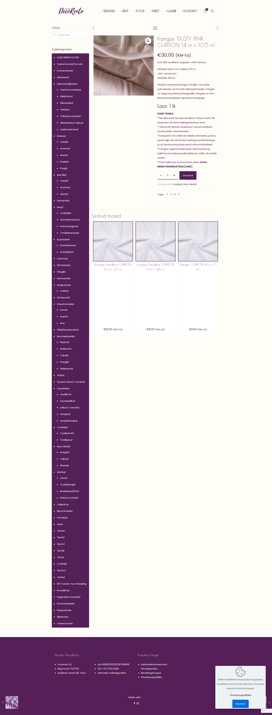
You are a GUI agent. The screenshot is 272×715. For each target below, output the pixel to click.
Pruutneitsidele (66, 603)
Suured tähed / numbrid (71, 381)
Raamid (64, 342)
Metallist (62, 175)
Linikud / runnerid (69, 407)
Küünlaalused (68, 245)
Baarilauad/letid (69, 491)
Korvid (63, 310)
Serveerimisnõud (70, 219)
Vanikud (64, 109)
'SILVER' (61, 550)
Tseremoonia (65, 623)
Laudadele (63, 388)
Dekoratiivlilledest (67, 84)
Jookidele (65, 213)
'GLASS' (61, 530)
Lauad (63, 478)
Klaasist (61, 136)
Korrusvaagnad (69, 226)
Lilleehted (62, 616)
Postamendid (65, 70)
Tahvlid (64, 355)
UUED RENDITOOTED (68, 57)
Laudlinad (65, 394)
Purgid (63, 168)
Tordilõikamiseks (69, 233)
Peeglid (61, 271)
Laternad (62, 258)
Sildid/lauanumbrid (68, 329)
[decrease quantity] (161, 175)
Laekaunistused (69, 129)
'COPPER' (62, 564)
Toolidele (62, 427)
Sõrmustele (64, 278)
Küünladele (63, 239)
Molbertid (65, 348)
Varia (60, 524)
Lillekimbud (66, 96)
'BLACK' (61, 544)
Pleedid (64, 465)
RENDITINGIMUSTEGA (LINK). (175, 166)
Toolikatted (67, 433)
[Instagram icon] (137, 703)
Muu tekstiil (190, 184)
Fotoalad (62, 517)
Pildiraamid (66, 368)
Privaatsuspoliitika (151, 677)
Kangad (177, 184)
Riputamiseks (65, 511)
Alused (64, 155)
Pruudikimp (63, 590)
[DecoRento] (71, 11)
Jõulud (61, 577)
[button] (148, 41)
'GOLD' (60, 557)
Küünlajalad (67, 252)
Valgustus (63, 504)
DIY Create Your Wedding (72, 583)
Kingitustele (64, 285)
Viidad (60, 375)
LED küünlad (63, 265)
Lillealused (63, 77)
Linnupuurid (63, 297)
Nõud (60, 207)
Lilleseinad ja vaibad (71, 122)
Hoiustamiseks (65, 304)
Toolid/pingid (67, 484)
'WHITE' (61, 537)
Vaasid (64, 141)
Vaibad (64, 458)
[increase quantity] (174, 175)
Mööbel (61, 472)
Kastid (64, 316)
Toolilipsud (66, 439)
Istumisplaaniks (66, 336)
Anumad (65, 148)
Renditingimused (151, 673)
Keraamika (63, 200)
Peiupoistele (64, 610)
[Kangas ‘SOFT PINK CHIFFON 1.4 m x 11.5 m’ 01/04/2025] (9, 702)
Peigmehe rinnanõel (68, 597)
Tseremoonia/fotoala (69, 64)
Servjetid (65, 414)
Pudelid (64, 161)
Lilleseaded (66, 103)
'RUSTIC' (61, 570)
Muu (62, 323)
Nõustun (240, 703)
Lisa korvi (188, 175)
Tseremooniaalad (70, 89)
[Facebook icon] (134, 703)
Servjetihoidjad (68, 420)
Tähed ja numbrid (70, 116)
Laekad (64, 290)
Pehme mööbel (69, 497)
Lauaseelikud (67, 401)
